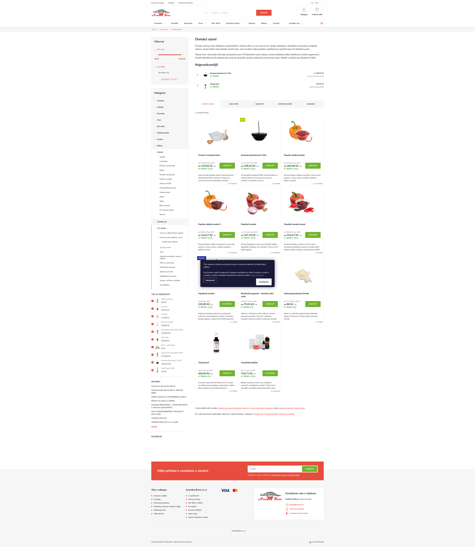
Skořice (162, 214)
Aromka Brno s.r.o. (239, 531)
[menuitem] (159, 23)
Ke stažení (192, 507)
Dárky (162, 201)
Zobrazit (227, 165)
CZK (316, 3)
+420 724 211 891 (296, 509)
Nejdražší (259, 104)
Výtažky (160, 107)
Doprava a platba (157, 3)
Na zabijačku (164, 285)
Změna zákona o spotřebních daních (168, 397)
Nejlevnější (233, 104)
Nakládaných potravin (168, 276)
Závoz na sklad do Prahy (163, 386)
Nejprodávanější (285, 104)
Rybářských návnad (167, 267)
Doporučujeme (208, 104)
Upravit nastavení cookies (198, 517)
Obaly (162, 170)
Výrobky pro (162, 222)
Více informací (257, 275)
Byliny (162, 197)
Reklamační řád (160, 510)
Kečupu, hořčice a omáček (170, 280)
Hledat (264, 12)
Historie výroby (194, 499)
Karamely (161, 113)
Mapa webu (192, 514)
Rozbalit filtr (168, 79)
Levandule (163, 161)
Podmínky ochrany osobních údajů (167, 506)
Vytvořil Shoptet (318, 542)
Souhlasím (264, 282)
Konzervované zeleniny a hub (171, 237)
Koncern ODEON (194, 510)
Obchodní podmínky (185, 3)
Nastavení (210, 280)
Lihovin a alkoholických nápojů (171, 233)
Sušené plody (165, 192)
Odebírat (309, 469)
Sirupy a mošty (165, 183)
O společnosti (193, 496)
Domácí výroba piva (167, 174)
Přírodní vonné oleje (167, 166)
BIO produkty (165, 205)
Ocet (159, 120)
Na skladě (163, 73)
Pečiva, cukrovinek (167, 263)
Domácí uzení (165, 247)
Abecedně (311, 104)
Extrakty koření (163, 133)
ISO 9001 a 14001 (195, 503)
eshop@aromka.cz (296, 504)
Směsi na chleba (166, 179)
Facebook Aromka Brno (298, 513)
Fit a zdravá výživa (167, 210)
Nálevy (159, 146)
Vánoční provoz (159, 418)
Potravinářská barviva (168, 188)
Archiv (154, 427)
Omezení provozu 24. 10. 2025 (164, 422)
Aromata (160, 101)
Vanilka (162, 157)
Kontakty (171, 3)
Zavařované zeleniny (170, 242)
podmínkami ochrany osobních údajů (285, 475)
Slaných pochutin (166, 272)
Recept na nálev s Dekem (163, 401)
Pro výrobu (161, 228)
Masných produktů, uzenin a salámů (171, 257)
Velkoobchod (159, 514)
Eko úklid (161, 126)
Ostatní (160, 152)
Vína (161, 252)
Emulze (160, 139)
